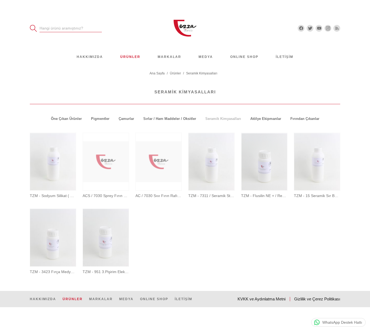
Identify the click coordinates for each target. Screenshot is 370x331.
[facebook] (301, 28)
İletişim (284, 57)
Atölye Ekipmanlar (265, 119)
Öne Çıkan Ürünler (66, 119)
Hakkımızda (90, 57)
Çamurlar (126, 119)
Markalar (169, 57)
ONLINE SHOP (244, 57)
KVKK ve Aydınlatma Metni (261, 299)
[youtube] (319, 28)
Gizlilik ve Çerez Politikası (317, 299)
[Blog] (336, 28)
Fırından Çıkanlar (304, 119)
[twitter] (310, 28)
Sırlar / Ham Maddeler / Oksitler (169, 119)
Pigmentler (100, 119)
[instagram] (327, 28)
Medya (206, 57)
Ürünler (130, 57)
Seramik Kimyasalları (223, 119)
